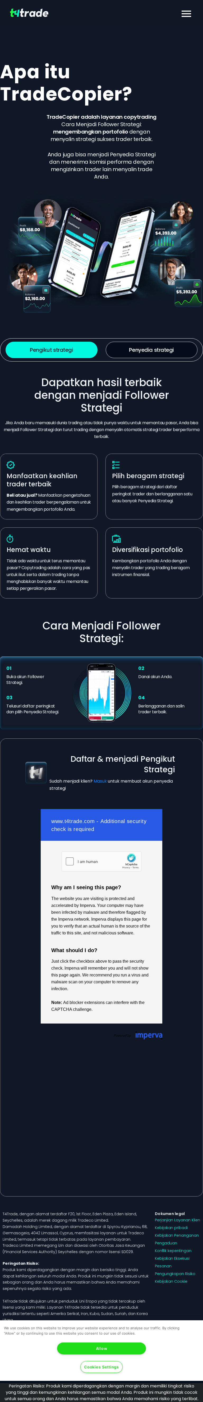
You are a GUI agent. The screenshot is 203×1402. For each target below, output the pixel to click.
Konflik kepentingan (173, 1250)
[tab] (52, 350)
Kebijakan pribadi (171, 1227)
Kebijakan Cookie (171, 1281)
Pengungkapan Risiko (175, 1273)
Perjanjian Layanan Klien (177, 1220)
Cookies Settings (101, 1367)
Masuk (100, 781)
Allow (101, 1348)
